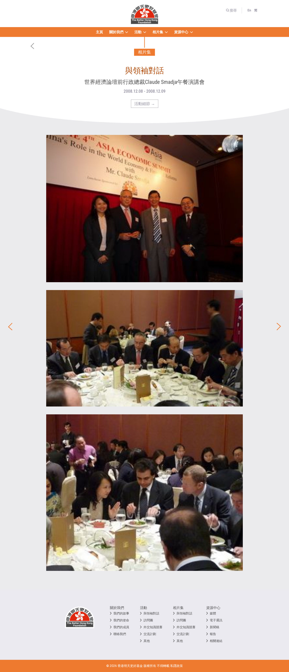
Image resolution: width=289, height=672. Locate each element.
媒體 (213, 613)
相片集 (178, 608)
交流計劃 (150, 634)
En (249, 10)
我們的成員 (121, 627)
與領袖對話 (151, 613)
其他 (147, 641)
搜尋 (233, 10)
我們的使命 (121, 620)
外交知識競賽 (153, 627)
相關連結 (216, 641)
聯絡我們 (119, 634)
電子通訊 (216, 620)
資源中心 (213, 608)
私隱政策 (176, 666)
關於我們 (117, 608)
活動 (143, 608)
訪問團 (148, 620)
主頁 (99, 32)
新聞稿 (214, 627)
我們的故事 (121, 613)
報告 (213, 634)
